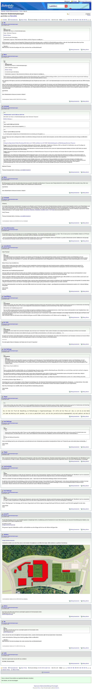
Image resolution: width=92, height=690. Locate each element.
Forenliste (5, 19)
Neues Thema (24, 19)
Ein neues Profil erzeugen (85, 1)
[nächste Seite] (88, 19)
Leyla (5, 653)
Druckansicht (46, 672)
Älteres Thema (16, 669)
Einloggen (75, 1)
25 (38, 19)
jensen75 (6, 514)
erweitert (89, 15)
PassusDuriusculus (9, 228)
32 (80, 19)
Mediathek (37, 210)
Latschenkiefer (8, 466)
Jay (4, 22)
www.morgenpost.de (7, 614)
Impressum (36, 686)
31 (78, 19)
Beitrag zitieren (85, 49)
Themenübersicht (14, 19)
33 (82, 19)
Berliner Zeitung (7, 35)
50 (40, 19)
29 (75, 19)
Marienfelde (13, 16)
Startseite (3, 11)
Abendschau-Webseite (29, 210)
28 (73, 19)
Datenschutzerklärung (45, 686)
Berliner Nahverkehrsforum (12, 11)
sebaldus (6, 534)
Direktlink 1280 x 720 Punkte (48, 210)
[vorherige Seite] (66, 19)
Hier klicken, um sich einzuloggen (10, 680)
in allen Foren (47, 19)
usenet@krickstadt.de (25, 170)
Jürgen (5, 396)
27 (71, 19)
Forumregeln (55, 686)
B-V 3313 (6, 322)
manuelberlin (7, 246)
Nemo (5, 54)
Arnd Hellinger (8, 349)
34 (84, 19)
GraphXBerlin (7, 296)
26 (69, 19)
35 (86, 19)
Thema (20, 11)
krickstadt (6, 106)
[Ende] (90, 19)
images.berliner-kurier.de (9, 525)
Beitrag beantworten (75, 49)
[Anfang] (64, 19)
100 (43, 19)
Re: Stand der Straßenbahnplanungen (10, 24)
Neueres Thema (6, 669)
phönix (5, 606)
